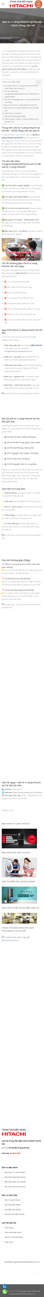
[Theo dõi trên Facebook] (18, 1258)
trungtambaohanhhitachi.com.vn (18, 351)
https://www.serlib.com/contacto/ (27, 792)
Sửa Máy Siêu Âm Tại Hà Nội (13, 1276)
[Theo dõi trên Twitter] (23, 1258)
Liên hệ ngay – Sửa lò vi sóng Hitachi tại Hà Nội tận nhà (21, 120)
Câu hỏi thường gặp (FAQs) (15, 116)
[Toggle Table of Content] (37, 82)
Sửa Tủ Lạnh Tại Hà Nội (10, 1274)
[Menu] (3, 4)
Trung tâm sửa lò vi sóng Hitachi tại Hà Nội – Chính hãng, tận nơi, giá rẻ (21, 87)
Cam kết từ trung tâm (13, 113)
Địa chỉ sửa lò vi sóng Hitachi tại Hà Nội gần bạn (22, 109)
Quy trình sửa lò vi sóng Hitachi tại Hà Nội (21, 105)
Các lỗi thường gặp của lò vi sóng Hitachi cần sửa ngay (22, 100)
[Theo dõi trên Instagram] (20, 1258)
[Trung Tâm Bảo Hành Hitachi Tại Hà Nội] (21, 4)
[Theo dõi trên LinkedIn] (26, 1258)
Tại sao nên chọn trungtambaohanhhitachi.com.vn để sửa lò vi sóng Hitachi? (22, 94)
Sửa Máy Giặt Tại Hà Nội (32, 1274)
